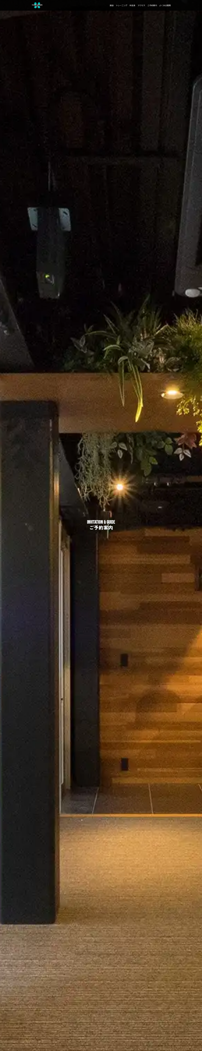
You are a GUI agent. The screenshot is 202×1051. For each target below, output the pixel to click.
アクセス (141, 5)
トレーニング (121, 5)
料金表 (132, 5)
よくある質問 (165, 5)
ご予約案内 (152, 5)
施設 (112, 5)
